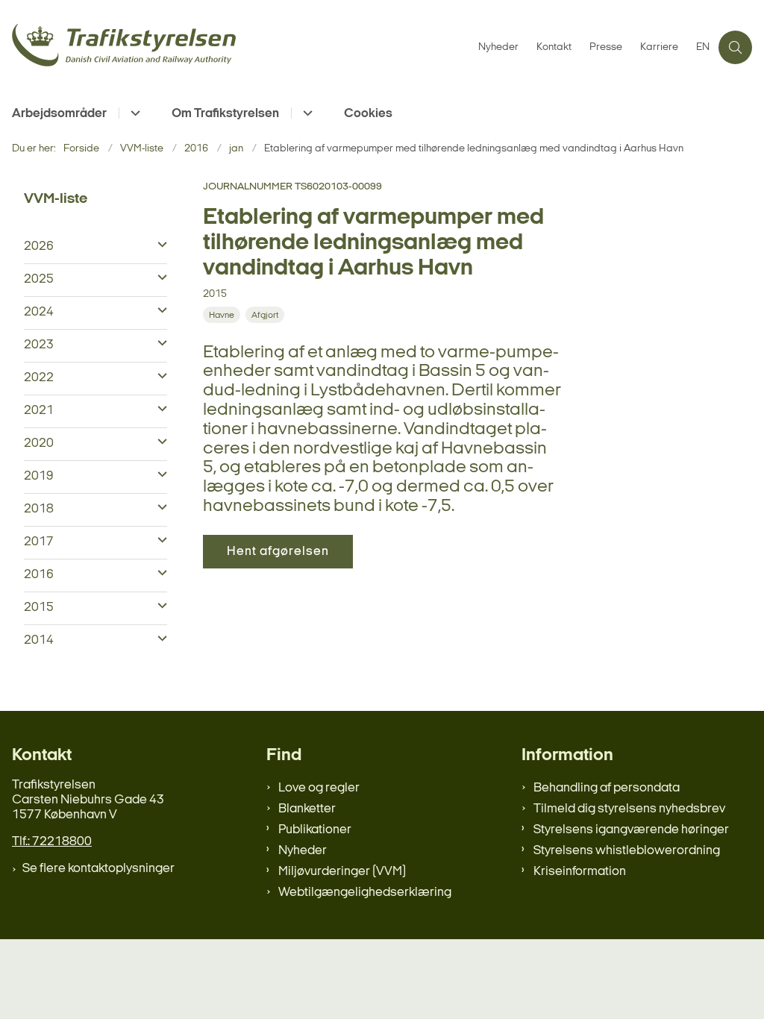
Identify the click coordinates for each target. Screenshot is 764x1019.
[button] (158, 245)
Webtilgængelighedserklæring (364, 892)
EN (703, 48)
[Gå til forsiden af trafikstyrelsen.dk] (234, 47)
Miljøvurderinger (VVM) (342, 871)
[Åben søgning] (735, 47)
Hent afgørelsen (278, 551)
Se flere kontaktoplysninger (98, 868)
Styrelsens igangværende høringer (631, 830)
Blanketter (307, 809)
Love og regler (319, 788)
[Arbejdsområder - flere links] (133, 113)
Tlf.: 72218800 (52, 841)
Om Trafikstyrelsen (225, 113)
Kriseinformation (579, 871)
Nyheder (302, 850)
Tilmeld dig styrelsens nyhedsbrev (629, 809)
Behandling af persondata (606, 788)
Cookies (368, 113)
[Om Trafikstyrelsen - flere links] (305, 113)
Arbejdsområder (59, 113)
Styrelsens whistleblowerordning (626, 850)
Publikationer (314, 830)
